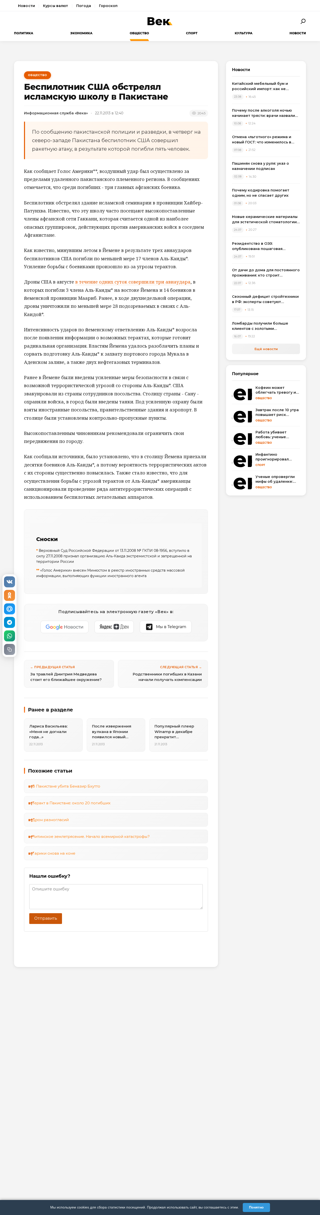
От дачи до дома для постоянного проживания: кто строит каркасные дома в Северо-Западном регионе (266, 273)
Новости (26, 6)
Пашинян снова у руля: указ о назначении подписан (260, 166)
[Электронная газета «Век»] (160, 21)
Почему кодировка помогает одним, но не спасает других (260, 193)
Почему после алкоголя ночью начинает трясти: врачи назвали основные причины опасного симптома (263, 113)
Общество (139, 33)
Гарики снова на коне (53, 853)
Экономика (81, 33)
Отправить (45, 918)
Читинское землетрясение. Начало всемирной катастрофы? (91, 836)
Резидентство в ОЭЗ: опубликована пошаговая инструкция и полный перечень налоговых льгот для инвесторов (264, 246)
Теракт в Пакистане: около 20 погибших (71, 803)
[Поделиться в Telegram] (9, 622)
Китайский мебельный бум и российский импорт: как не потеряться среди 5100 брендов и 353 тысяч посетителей (265, 86)
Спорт (192, 33)
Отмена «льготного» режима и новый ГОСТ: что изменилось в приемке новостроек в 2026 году (265, 140)
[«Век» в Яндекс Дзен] (114, 627)
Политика (23, 33)
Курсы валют (55, 6)
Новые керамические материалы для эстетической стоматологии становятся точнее (265, 219)
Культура (243, 33)
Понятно (256, 1207)
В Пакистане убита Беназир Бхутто (66, 786)
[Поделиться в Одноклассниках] (9, 595)
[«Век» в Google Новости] (64, 627)
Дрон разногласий (50, 819)
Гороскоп (108, 6)
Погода (83, 6)
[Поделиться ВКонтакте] (9, 581)
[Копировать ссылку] (9, 649)
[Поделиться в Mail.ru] (9, 608)
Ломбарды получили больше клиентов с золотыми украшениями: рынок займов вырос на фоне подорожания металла (260, 326)
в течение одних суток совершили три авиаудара (132, 282)
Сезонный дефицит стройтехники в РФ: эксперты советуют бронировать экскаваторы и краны (265, 299)
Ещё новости (266, 349)
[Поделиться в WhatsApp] (9, 635)
